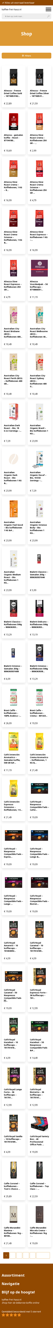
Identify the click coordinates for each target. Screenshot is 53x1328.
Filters (28, 55)
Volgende (43, 1255)
